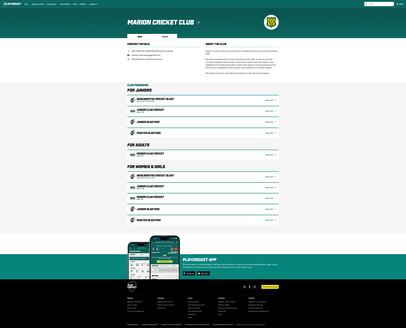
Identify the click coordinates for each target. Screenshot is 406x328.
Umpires (221, 298)
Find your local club (270, 287)
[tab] (139, 37)
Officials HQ (223, 305)
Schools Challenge (255, 305)
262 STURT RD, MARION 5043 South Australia (152, 51)
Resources (161, 308)
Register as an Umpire (226, 302)
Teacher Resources (255, 308)
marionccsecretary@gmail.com (146, 55)
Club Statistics (193, 302)
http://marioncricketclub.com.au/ (147, 59)
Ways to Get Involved (166, 305)
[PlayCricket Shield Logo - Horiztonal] (12, 4)
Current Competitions (135, 311)
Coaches (161, 298)
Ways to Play (132, 305)
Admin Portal (194, 308)
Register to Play (134, 302)
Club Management (196, 305)
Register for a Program (257, 302)
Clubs (190, 298)
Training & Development (227, 308)
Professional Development (258, 311)
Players (130, 298)
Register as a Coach (165, 302)
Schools (251, 298)
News (190, 318)
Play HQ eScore (194, 311)
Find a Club (131, 308)
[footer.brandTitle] (132, 291)
